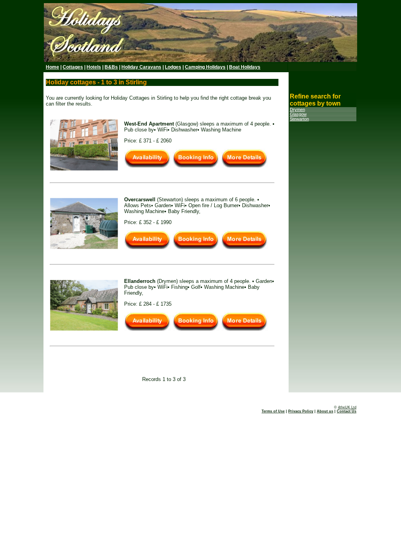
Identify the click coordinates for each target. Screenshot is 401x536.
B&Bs (111, 67)
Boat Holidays (244, 67)
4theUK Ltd (347, 407)
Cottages (73, 67)
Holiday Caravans (141, 67)
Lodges (173, 67)
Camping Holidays (205, 67)
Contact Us (346, 411)
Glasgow (298, 114)
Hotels (94, 67)
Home (52, 67)
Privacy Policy (300, 411)
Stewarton (299, 119)
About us (325, 411)
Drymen (297, 109)
